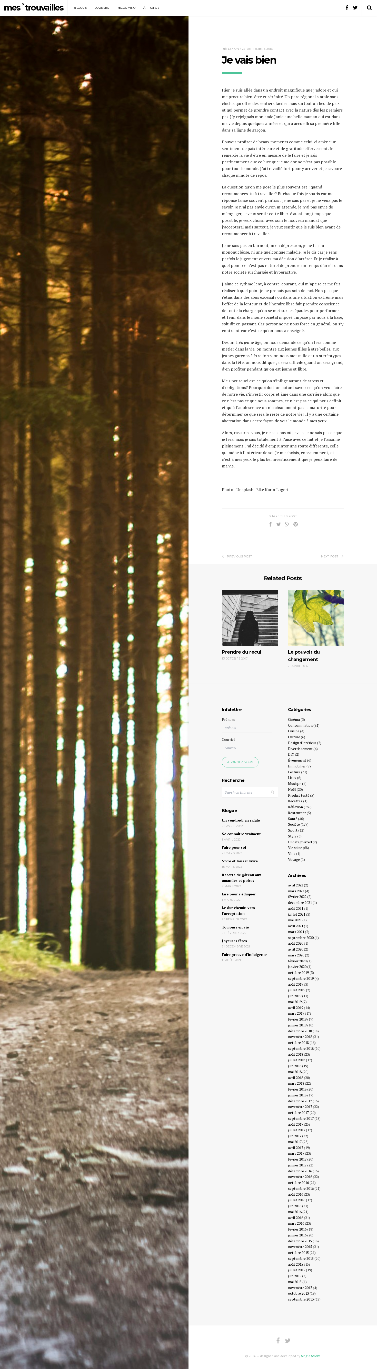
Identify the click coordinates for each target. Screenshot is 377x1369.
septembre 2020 (301, 937)
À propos (151, 7)
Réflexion (230, 49)
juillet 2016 (296, 1199)
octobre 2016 (298, 1182)
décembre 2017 (300, 1100)
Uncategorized (300, 842)
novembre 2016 (300, 1176)
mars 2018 (296, 1083)
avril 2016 (295, 1217)
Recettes (295, 800)
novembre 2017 (300, 1106)
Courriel (228, 739)
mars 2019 (296, 1013)
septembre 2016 (301, 1188)
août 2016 (295, 1194)
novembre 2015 (300, 1246)
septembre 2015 (301, 1258)
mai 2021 (295, 919)
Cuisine (293, 730)
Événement (297, 760)
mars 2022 (296, 890)
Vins (291, 853)
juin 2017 (294, 1135)
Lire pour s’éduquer (239, 894)
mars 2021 (296, 931)
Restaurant (297, 812)
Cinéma (294, 719)
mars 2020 (296, 955)
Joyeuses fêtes (234, 940)
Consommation (300, 725)
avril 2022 (295, 885)
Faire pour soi (234, 847)
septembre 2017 (301, 1118)
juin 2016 (294, 1205)
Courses (102, 7)
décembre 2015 (300, 1240)
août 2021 (295, 908)
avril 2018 (295, 1077)
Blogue (80, 7)
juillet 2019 (296, 989)
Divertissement (300, 748)
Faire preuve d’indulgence (244, 954)
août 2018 (295, 1054)
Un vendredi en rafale (241, 820)
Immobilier (297, 766)
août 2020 (295, 943)
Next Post (330, 556)
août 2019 (295, 984)
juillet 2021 (296, 914)
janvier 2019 (297, 1025)
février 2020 (297, 960)
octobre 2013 (298, 1293)
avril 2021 (295, 925)
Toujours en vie (235, 927)
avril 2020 (295, 949)
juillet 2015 (296, 1269)
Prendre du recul (241, 652)
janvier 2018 (297, 1095)
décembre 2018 (300, 1030)
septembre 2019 (301, 978)
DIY (291, 754)
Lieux (292, 777)
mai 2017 (295, 1141)
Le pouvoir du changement (304, 655)
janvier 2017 (297, 1165)
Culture (294, 736)
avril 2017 (295, 1147)
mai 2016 (295, 1211)
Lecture (294, 772)
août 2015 (295, 1264)
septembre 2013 (301, 1299)
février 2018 (297, 1089)
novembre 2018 (300, 1036)
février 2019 (297, 1019)
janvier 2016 (297, 1235)
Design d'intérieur (302, 742)
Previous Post (239, 556)
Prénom (228, 719)
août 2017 (295, 1124)
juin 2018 (294, 1065)
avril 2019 (295, 1007)
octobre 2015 (298, 1252)
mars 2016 (296, 1223)
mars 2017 (296, 1153)
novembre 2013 (300, 1287)
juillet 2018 (296, 1059)
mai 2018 (295, 1071)
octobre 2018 (298, 1042)
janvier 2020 (297, 966)
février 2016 (297, 1229)
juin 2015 (294, 1275)
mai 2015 (295, 1281)
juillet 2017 (296, 1129)
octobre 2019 (298, 972)
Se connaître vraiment (241, 833)
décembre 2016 (300, 1170)
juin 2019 (294, 995)
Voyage (294, 859)
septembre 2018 (301, 1048)
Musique (294, 783)
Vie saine (295, 847)
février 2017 (297, 1159)
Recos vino (126, 7)
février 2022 (297, 896)
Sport (292, 830)
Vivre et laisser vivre (240, 860)
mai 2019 (295, 1001)
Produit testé (298, 795)
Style (292, 836)
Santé (292, 818)
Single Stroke (311, 1356)
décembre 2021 (300, 902)
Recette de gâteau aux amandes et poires (241, 877)
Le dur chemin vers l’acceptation (238, 910)
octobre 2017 (298, 1112)
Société (294, 824)
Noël (292, 789)
